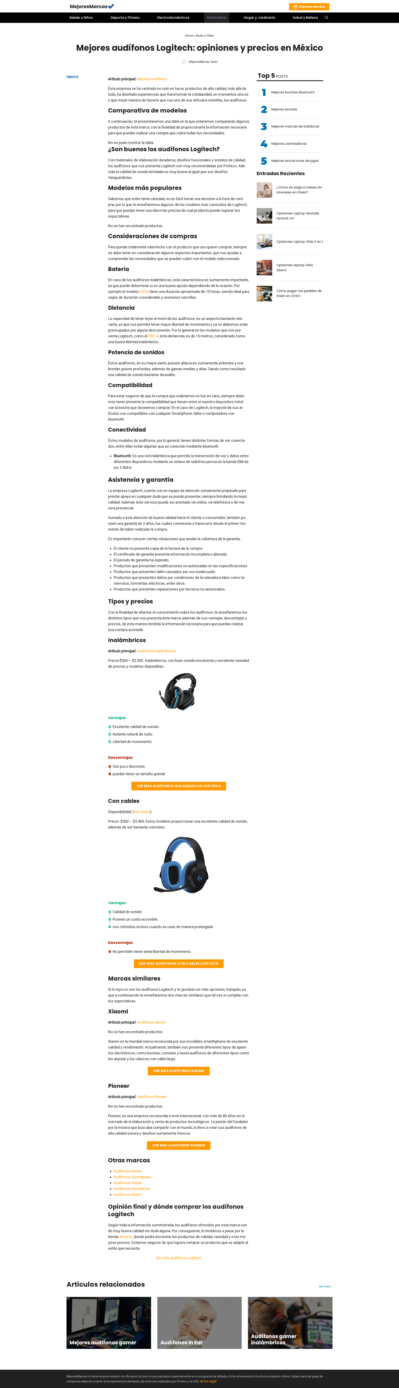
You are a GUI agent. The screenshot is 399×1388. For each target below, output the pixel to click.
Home (189, 35)
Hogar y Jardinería (259, 17)
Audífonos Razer (127, 1194)
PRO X (153, 336)
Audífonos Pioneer (152, 1097)
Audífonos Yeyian (128, 1183)
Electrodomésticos (173, 17)
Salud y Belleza (305, 17)
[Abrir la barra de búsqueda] (326, 17)
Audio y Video (205, 35)
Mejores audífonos (152, 79)
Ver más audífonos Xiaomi (178, 1071)
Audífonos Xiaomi (151, 1022)
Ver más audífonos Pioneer (178, 1145)
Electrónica (216, 17)
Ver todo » (325, 1286)
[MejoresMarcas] (92, 6)
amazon (125, 1236)
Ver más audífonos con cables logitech (179, 963)
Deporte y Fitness (125, 17)
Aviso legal (208, 1381)
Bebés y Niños (81, 17)
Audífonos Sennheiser (132, 1188)
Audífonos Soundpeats (132, 1177)
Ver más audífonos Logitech (178, 1258)
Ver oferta (142, 812)
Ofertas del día (311, 6)
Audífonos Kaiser (128, 1171)
